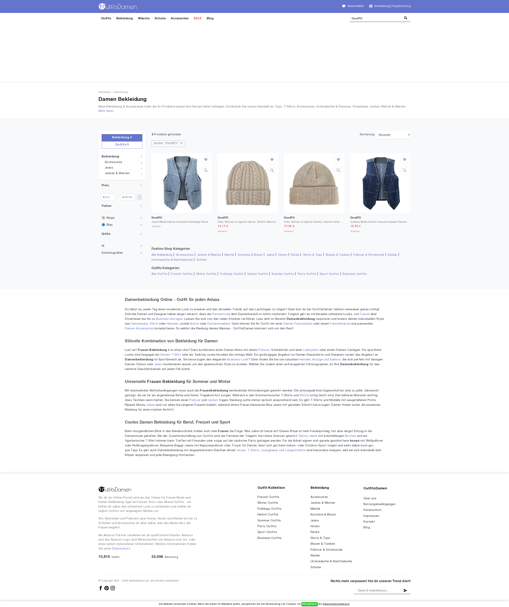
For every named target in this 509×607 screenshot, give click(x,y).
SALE (198, 18)
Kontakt (369, 521)
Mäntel (229, 255)
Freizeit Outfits (182, 274)
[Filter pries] (139, 197)
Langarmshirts (295, 450)
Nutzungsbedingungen (379, 504)
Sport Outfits (329, 274)
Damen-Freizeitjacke (297, 323)
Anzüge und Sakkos (326, 359)
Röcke (295, 255)
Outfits (106, 18)
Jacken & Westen (117, 173)
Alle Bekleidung (162, 255)
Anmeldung (382, 6)
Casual (365, 314)
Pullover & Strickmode (368, 255)
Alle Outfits (160, 274)
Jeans (109, 167)
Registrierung (401, 6)
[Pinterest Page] (106, 588)
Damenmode (221, 314)
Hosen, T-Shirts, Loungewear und (261, 450)
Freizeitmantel (340, 323)
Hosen (282, 255)
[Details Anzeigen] (205, 170)
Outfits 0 (122, 144)
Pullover (264, 350)
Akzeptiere (309, 604)
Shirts (154, 323)
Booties (350, 436)
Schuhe (160, 18)
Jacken (213, 400)
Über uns (369, 498)
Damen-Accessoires (139, 328)
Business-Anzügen (169, 319)
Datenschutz (121, 548)
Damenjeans (139, 323)
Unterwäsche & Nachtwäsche (172, 260)
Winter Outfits (206, 274)
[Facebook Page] (100, 588)
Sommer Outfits (283, 274)
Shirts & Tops (312, 255)
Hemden (172, 323)
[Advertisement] (254, 54)
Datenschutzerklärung (336, 604)
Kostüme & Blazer (250, 255)
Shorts (304, 395)
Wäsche (144, 18)
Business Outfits (355, 274)
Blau (110, 224)
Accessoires (179, 18)
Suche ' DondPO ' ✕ (168, 143)
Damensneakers (218, 323)
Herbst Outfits (257, 274)
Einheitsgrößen (112, 253)
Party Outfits (307, 274)
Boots (194, 323)
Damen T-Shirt (170, 354)
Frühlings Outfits (232, 274)
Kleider (392, 255)
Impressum (371, 516)
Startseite (104, 92)
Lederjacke (311, 350)
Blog (210, 18)
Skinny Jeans (308, 436)
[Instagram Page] (113, 588)
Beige (111, 218)
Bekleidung (124, 18)
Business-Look (238, 359)
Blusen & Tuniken (338, 255)
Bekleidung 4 (122, 137)
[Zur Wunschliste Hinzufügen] (205, 159)
